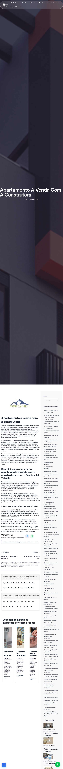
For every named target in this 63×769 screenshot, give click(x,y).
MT (13, 606)
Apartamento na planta (51, 478)
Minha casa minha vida (51, 548)
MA (28, 606)
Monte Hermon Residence (38, 3)
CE (33, 601)
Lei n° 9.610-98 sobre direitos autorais (14, 566)
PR (15, 601)
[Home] (5, 4)
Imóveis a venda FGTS (51, 690)
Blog (12, 6)
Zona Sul (31, 583)
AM (17, 606)
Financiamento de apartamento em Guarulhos (49, 686)
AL (31, 606)
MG (8, 601)
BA (29, 601)
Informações (19, 6)
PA (24, 606)
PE (25, 601)
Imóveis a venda (49, 525)
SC (18, 601)
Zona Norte (16, 583)
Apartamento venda (50, 495)
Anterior (6, 552)
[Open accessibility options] (4, 765)
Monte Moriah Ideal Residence (20, 3)
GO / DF (5, 606)
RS (22, 601)
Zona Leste (6, 587)
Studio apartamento (50, 551)
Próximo (35, 552)
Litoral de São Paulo (28, 587)
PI (20, 606)
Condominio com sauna (51, 572)
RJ (4, 601)
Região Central (7, 583)
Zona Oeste (24, 583)
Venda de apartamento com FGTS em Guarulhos (51, 670)
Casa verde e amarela (50, 532)
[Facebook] (27, 536)
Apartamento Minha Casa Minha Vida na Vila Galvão (51, 714)
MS (9, 606)
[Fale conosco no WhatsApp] (57, 764)
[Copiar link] (37, 542)
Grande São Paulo (16, 587)
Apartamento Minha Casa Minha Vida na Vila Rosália (51, 457)
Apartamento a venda (50, 471)
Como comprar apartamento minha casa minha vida (51, 421)
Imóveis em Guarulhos (51, 697)
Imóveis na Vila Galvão (51, 700)
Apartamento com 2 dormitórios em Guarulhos (50, 636)
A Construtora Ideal (53, 3)
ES (11, 601)
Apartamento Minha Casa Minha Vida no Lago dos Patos (50, 451)
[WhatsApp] (32, 536)
